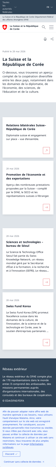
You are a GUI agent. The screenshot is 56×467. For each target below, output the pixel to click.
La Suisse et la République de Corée (24, 27)
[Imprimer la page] (45, 38)
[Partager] (52, 38)
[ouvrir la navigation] (51, 27)
